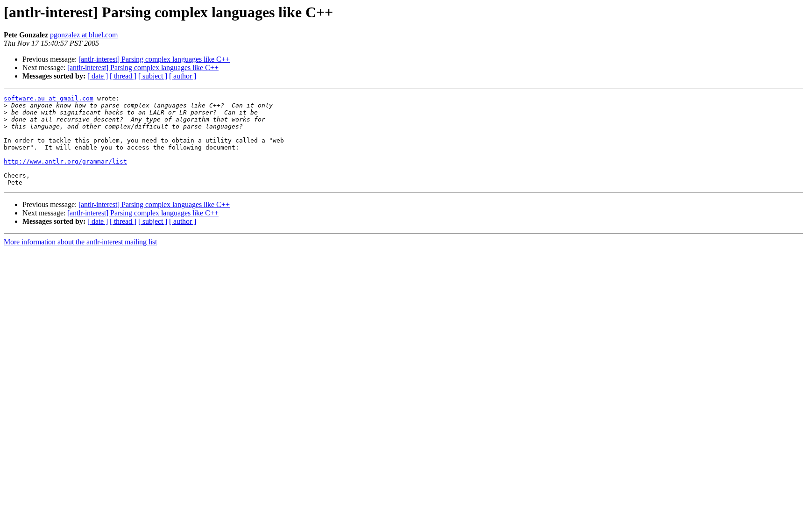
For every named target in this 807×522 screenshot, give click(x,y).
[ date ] (97, 76)
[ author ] (182, 76)
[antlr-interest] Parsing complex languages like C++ (154, 59)
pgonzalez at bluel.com (84, 35)
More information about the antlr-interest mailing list (80, 242)
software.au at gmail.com (48, 98)
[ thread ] (123, 76)
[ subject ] (152, 76)
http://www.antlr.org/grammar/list (65, 161)
